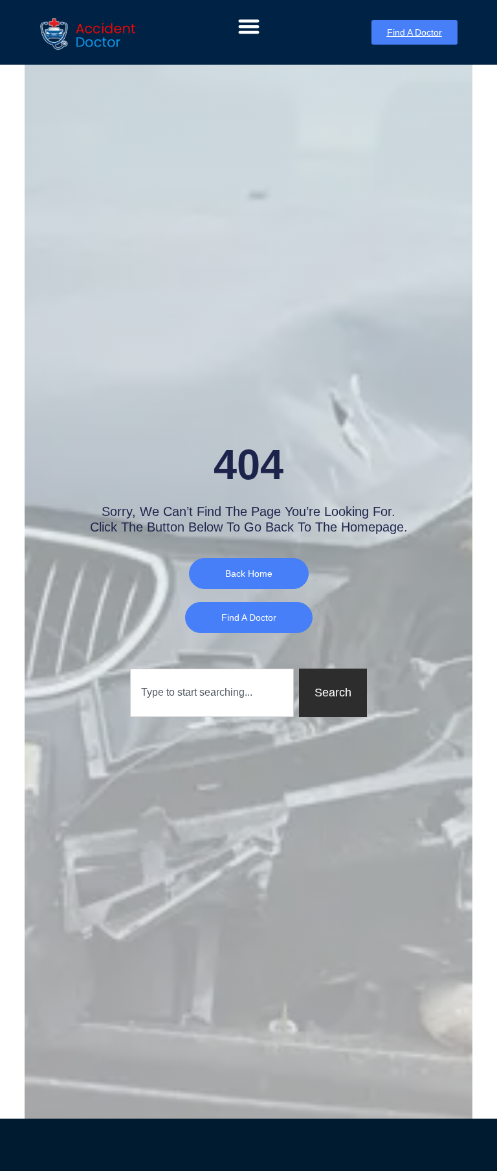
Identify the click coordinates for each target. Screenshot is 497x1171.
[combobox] (212, 693)
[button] (249, 26)
